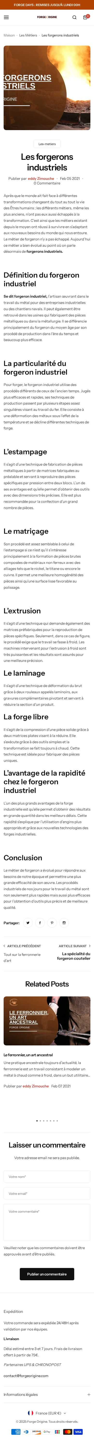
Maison (9, 35)
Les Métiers (28, 35)
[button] (57, 1121)
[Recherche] (74, 17)
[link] (28, 923)
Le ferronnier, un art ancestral (28, 1054)
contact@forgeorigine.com (26, 1375)
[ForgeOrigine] (47, 17)
